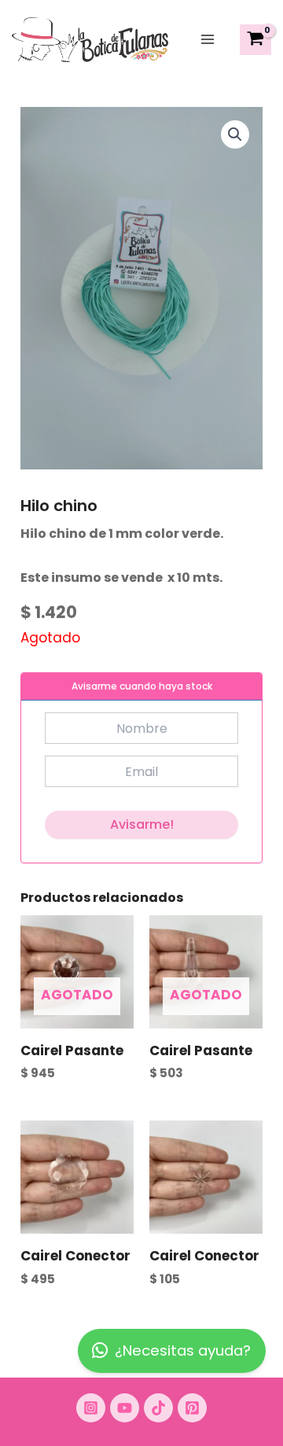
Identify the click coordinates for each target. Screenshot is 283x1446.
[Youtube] (124, 1407)
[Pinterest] (192, 1407)
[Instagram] (90, 1407)
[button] (235, 134)
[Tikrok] (158, 1407)
